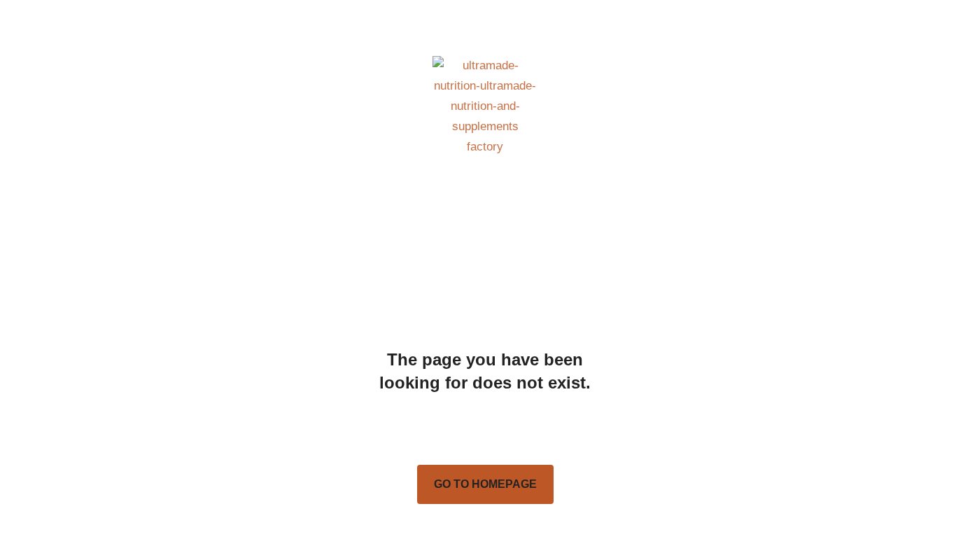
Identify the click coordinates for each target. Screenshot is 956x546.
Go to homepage (485, 484)
